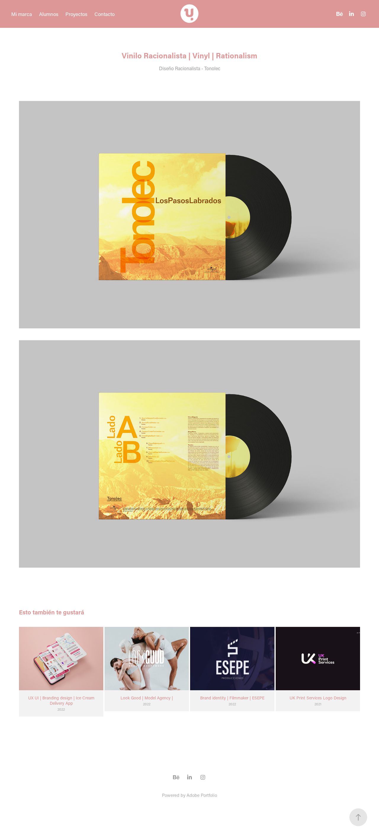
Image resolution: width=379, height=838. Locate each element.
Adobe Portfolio (202, 795)
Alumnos (48, 14)
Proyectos (76, 14)
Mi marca (21, 14)
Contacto (104, 14)
